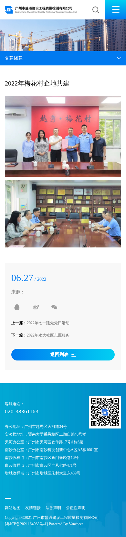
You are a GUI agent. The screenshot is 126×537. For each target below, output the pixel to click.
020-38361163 (21, 411)
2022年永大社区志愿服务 (48, 335)
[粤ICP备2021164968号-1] (26, 524)
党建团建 (14, 58)
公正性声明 (75, 508)
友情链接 (33, 508)
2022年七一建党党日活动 (48, 323)
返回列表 (59, 354)
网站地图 (12, 508)
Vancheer (76, 524)
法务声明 (53, 508)
